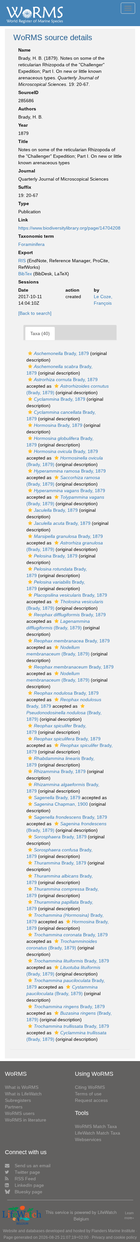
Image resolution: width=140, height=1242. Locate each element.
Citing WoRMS (90, 1087)
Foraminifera (31, 244)
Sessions (28, 281)
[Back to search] (34, 313)
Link (23, 219)
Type (23, 203)
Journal (26, 170)
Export (25, 252)
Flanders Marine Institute (113, 1231)
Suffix (24, 187)
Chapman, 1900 (61, 804)
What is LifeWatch (23, 1093)
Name (24, 50)
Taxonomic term (36, 236)
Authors (27, 108)
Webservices (88, 1139)
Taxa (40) (40, 333)
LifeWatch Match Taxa (97, 1133)
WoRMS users (20, 1113)
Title (23, 141)
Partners (13, 1106)
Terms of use (88, 1093)
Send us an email (32, 1165)
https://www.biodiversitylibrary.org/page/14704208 (69, 228)
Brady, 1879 (61, 353)
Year (23, 125)
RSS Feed (25, 1178)
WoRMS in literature (25, 1119)
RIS (22, 260)
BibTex (25, 273)
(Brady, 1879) (64, 716)
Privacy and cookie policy (114, 1237)
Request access (91, 1100)
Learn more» (129, 1215)
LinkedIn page (29, 1185)
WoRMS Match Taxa (96, 1126)
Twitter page (27, 1172)
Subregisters (18, 1100)
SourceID (28, 92)
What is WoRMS (21, 1087)
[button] (30, 353)
